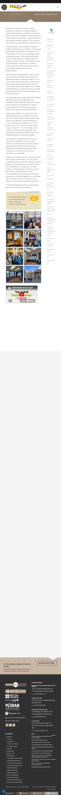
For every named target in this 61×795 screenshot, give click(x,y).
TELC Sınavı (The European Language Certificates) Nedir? (41, 763)
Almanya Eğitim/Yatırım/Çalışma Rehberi (42, 744)
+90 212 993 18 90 (13, 721)
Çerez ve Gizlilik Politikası (23, 786)
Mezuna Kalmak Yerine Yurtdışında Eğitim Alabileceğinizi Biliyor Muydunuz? (42, 756)
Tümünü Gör (53, 735)
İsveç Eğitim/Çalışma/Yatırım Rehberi (41, 742)
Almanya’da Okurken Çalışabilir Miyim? (41, 767)
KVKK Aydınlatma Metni (11, 786)
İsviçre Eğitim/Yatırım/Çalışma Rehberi (41, 753)
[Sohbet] (3, 791)
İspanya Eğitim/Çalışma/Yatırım (40, 740)
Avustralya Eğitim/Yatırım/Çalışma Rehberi (42, 751)
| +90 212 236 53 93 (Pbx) (16, 717)
